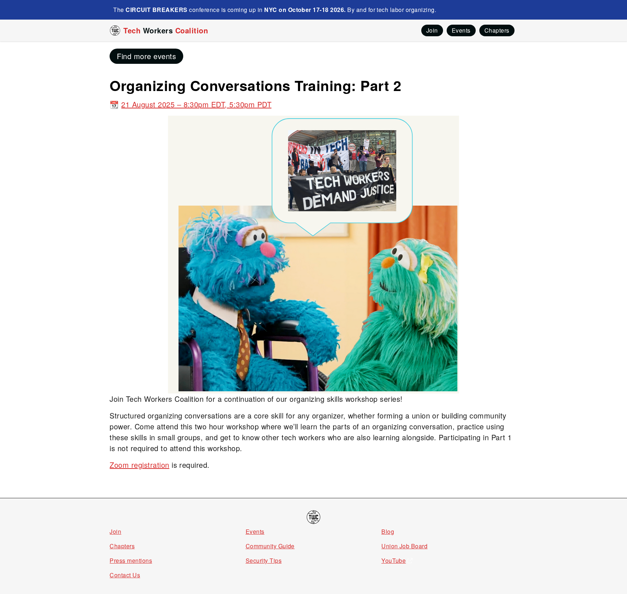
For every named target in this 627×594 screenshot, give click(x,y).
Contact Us (125, 575)
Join (115, 531)
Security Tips (264, 560)
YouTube (393, 560)
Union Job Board (404, 546)
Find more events (146, 56)
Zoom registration (139, 464)
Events (255, 531)
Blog (387, 531)
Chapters (122, 546)
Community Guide (270, 546)
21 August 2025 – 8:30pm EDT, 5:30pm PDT (196, 104)
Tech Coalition (165, 30)
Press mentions (131, 560)
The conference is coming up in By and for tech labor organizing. (274, 9)
